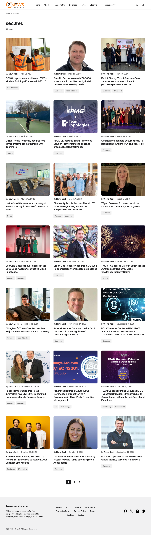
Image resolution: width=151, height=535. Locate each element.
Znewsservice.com (17, 506)
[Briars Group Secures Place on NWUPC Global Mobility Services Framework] (123, 432)
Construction (12, 88)
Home (8, 14)
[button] (137, 4)
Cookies (70, 515)
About (68, 507)
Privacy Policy (80, 511)
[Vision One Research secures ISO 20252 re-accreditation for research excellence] (75, 241)
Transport (118, 91)
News (9, 216)
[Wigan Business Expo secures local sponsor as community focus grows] (123, 179)
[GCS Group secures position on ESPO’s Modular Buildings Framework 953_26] (28, 54)
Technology (65, 406)
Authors (77, 507)
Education (107, 466)
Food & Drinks (71, 91)
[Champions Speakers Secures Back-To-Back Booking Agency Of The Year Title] (123, 116)
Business (58, 91)
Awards (58, 216)
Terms (92, 511)
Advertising (90, 507)
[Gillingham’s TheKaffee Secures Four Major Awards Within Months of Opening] (28, 304)
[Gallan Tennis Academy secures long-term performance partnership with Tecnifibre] (28, 116)
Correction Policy (63, 511)
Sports (9, 153)
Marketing (107, 406)
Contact (81, 515)
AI (55, 406)
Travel (105, 278)
